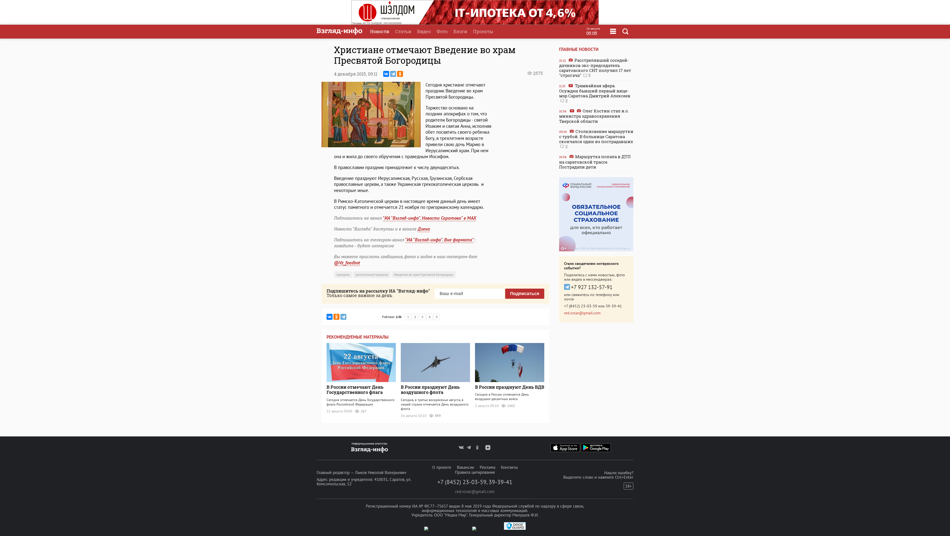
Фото (442, 31)
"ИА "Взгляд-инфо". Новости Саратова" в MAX (429, 218)
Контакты (509, 467)
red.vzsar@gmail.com (582, 312)
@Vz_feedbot (347, 263)
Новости (379, 31)
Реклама (487, 467)
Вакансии (465, 467)
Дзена (424, 229)
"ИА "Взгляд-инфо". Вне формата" (439, 240)
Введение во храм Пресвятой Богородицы (423, 275)
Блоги (460, 31)
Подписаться (524, 293)
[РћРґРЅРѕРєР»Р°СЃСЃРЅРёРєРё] (400, 74)
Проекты (483, 31)
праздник (343, 275)
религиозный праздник (372, 275)
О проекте (441, 467)
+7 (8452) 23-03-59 (580, 305)
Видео (424, 31)
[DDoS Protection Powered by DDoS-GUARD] (515, 529)
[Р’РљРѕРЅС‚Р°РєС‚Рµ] (386, 74)
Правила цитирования (475, 472)
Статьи (403, 31)
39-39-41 (614, 305)
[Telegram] (393, 74)
